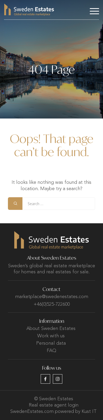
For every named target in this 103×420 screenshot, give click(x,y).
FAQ (51, 350)
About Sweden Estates (51, 328)
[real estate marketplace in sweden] (29, 10)
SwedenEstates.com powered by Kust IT (53, 411)
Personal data (51, 343)
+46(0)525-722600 (52, 304)
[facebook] (45, 379)
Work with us (51, 336)
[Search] (15, 203)
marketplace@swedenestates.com (51, 296)
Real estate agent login (53, 405)
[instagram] (57, 379)
